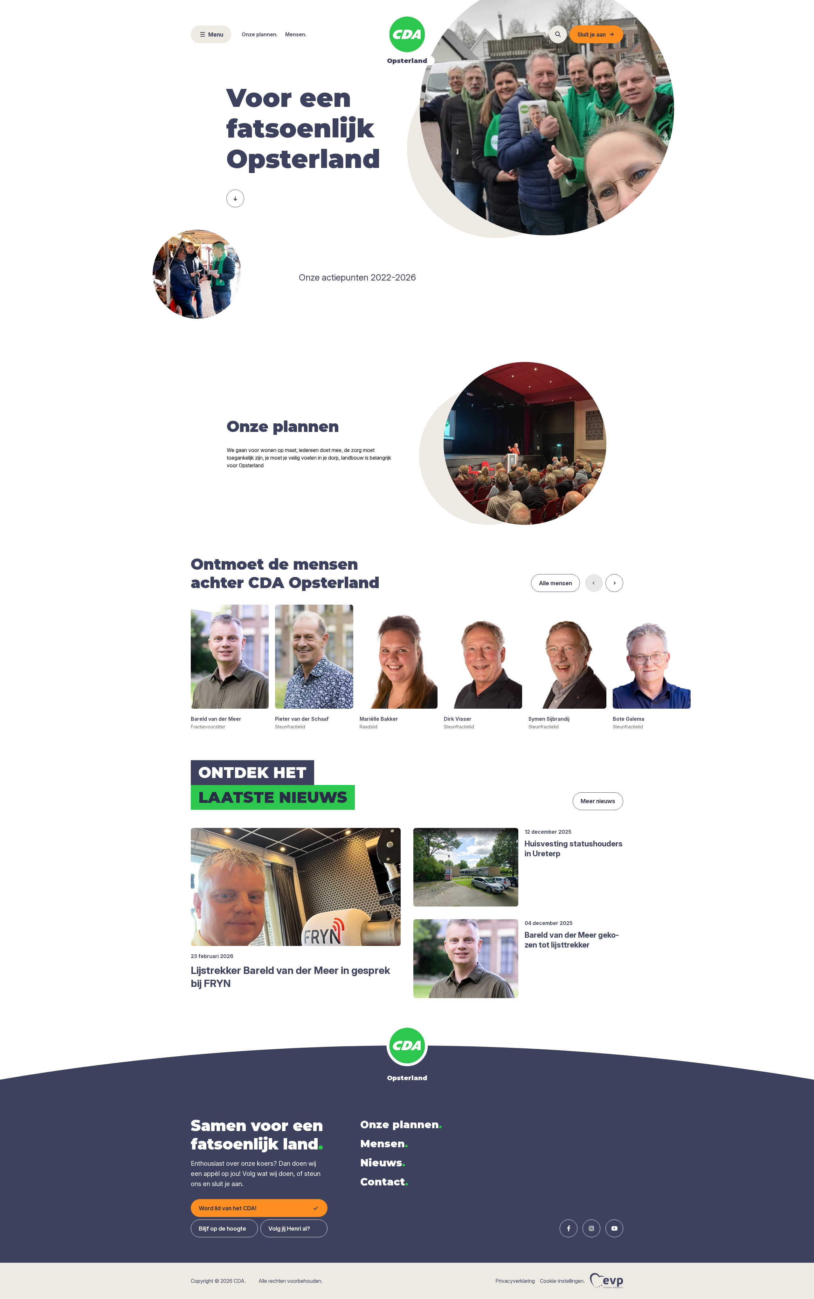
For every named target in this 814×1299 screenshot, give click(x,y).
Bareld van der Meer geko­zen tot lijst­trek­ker (572, 939)
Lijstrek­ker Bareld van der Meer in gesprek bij (290, 977)
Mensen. (296, 34)
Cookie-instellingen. (562, 1281)
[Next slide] (614, 583)
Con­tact (384, 1182)
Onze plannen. (260, 34)
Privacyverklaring (515, 1281)
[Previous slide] (594, 583)
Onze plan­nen (401, 1124)
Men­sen (384, 1143)
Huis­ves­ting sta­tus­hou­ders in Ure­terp (574, 848)
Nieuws (382, 1163)
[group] (230, 667)
